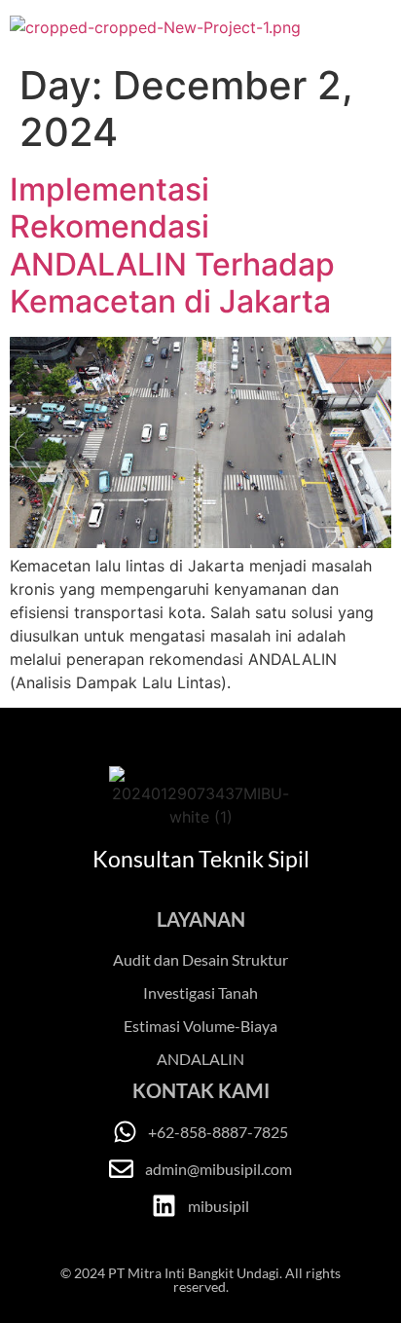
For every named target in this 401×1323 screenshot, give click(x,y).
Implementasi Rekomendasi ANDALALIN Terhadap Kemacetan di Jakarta (172, 245)
